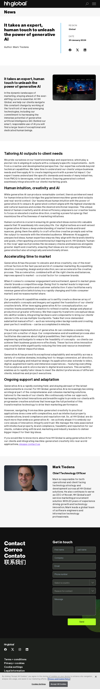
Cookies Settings (39, 684)
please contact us (29, 444)
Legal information (14, 671)
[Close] (96, 677)
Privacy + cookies (14, 663)
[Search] (87, 4)
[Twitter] (77, 51)
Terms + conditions (15, 659)
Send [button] (81, 622)
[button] (70, 50)
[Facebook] (70, 51)
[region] (50, 680)
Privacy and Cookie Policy (59, 679)
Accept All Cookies (58, 684)
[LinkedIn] (85, 51)
